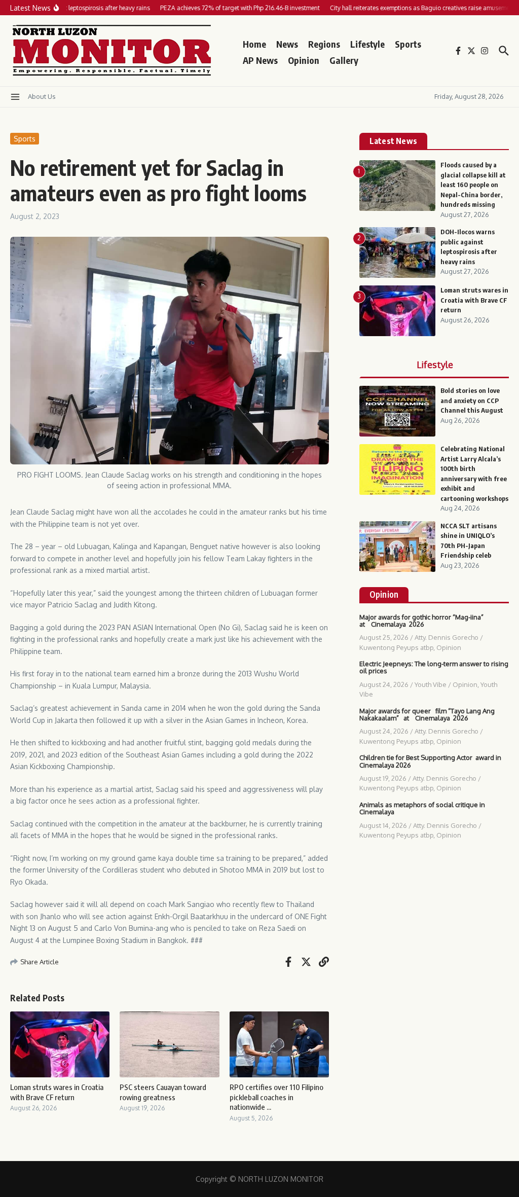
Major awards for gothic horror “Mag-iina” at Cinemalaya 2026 (421, 620)
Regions (324, 44)
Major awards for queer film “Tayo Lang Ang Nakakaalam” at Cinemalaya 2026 (427, 714)
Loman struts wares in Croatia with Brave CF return (56, 1092)
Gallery (343, 60)
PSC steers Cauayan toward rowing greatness (163, 1092)
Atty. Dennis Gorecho (446, 637)
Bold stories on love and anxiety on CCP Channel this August (471, 400)
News (287, 44)
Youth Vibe (431, 684)
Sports (408, 44)
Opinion (303, 60)
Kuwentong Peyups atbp (396, 647)
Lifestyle (367, 44)
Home (254, 44)
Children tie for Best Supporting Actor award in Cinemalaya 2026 (430, 761)
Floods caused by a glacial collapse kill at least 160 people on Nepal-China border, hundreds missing (473, 184)
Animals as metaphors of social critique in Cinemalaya (422, 808)
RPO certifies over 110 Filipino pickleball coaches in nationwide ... (276, 1096)
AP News (260, 60)
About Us (42, 96)
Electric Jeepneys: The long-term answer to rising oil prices (433, 667)
